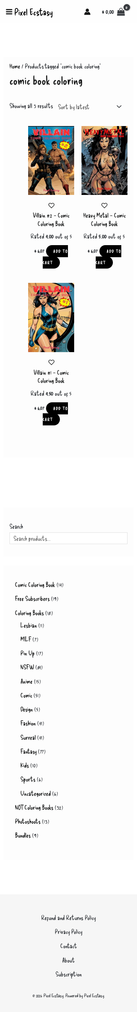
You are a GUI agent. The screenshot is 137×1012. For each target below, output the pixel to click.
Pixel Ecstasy (33, 11)
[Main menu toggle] (9, 11)
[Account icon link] (87, 11)
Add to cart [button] (55, 257)
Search (16, 526)
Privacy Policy (68, 931)
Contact (68, 945)
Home (14, 66)
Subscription (69, 974)
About (68, 960)
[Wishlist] (51, 205)
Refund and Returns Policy (68, 917)
